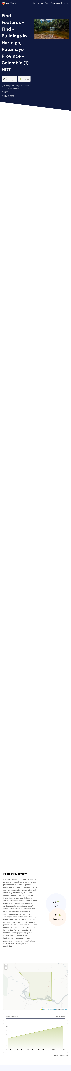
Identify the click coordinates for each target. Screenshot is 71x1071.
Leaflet (44, 1009)
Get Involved (38, 3)
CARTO (65, 1009)
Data (47, 3)
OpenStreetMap (52, 1009)
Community (55, 3)
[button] (6, 965)
